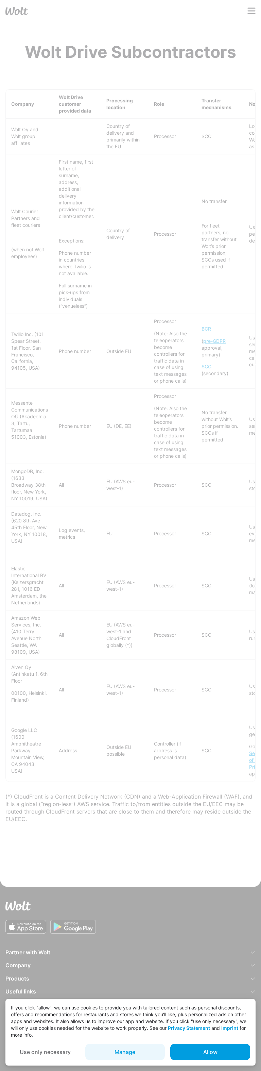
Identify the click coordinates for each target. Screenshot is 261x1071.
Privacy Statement (189, 1028)
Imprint (229, 1028)
